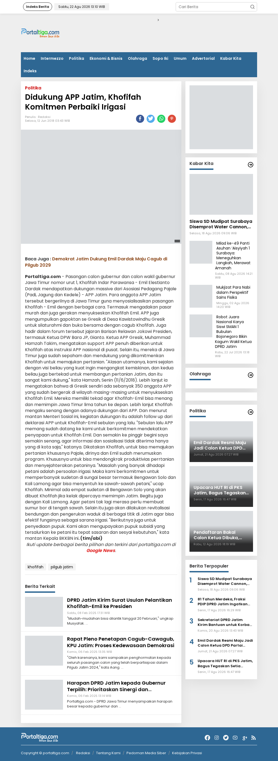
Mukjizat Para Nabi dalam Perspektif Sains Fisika (233, 292)
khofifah (35, 567)
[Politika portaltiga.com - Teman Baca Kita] (250, 412)
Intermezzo (52, 58)
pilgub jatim (62, 567)
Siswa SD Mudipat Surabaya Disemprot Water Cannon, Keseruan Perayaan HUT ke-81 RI (220, 224)
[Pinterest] (172, 119)
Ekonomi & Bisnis (106, 58)
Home (29, 58)
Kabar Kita (230, 58)
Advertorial (203, 58)
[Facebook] (207, 737)
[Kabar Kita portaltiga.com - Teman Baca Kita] (250, 164)
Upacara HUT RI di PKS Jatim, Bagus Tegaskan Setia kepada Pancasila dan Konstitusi (225, 663)
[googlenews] (244, 737)
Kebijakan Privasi (187, 753)
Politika (76, 58)
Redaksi (44, 117)
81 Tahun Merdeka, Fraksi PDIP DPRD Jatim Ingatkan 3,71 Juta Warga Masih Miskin (225, 602)
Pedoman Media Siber (146, 753)
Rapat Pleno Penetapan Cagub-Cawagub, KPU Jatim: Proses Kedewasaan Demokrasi (120, 641)
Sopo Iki (160, 58)
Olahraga (137, 58)
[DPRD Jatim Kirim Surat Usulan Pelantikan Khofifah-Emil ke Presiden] (44, 611)
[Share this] (140, 119)
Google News (100, 550)
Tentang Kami (108, 753)
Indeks (30, 71)
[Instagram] (216, 737)
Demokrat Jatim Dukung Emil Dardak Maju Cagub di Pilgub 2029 (96, 262)
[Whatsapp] (161, 119)
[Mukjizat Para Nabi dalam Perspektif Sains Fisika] (200, 296)
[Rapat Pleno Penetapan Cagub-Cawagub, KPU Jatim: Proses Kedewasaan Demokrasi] (44, 650)
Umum (180, 58)
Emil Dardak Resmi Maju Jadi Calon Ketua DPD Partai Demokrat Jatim (225, 643)
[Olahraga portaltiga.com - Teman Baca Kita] (250, 375)
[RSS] (253, 737)
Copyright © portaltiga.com (45, 753)
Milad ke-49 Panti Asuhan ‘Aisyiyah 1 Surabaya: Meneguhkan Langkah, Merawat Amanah (233, 256)
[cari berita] (252, 6)
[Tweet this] (151, 119)
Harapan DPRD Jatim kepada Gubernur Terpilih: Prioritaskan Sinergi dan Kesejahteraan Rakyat (116, 689)
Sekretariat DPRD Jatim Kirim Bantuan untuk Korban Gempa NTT (225, 622)
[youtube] (235, 737)
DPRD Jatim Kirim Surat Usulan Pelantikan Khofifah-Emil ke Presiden (119, 603)
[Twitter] (225, 737)
